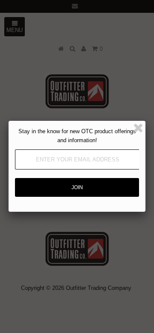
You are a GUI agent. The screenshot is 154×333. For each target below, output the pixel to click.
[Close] (138, 128)
